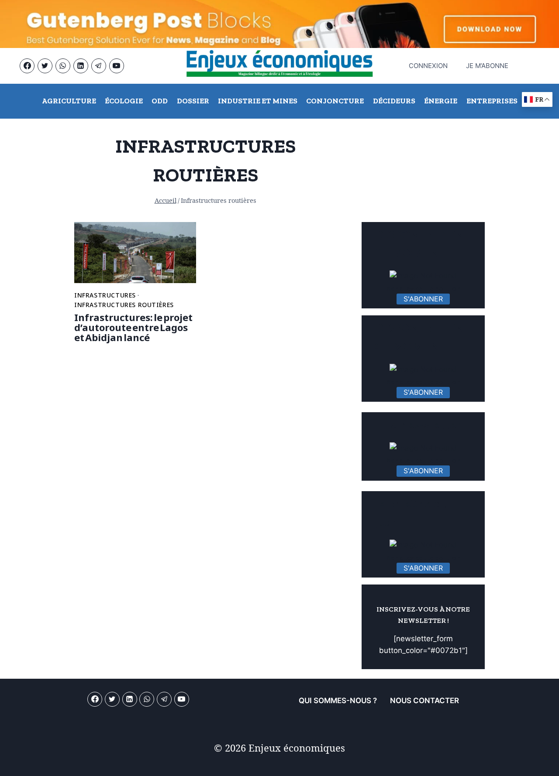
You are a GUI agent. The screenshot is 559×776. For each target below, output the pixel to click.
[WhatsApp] (62, 65)
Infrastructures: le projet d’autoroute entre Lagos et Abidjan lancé (133, 327)
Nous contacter (424, 700)
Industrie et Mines (257, 100)
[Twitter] (45, 65)
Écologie (124, 100)
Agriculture (69, 100)
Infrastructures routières (124, 305)
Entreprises (492, 100)
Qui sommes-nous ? (338, 700)
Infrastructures (105, 295)
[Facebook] (27, 65)
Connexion (424, 66)
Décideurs (394, 100)
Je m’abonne (487, 66)
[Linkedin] (80, 65)
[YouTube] (116, 65)
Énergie (440, 100)
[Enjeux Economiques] (279, 66)
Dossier (193, 100)
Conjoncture (335, 100)
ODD (160, 100)
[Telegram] (98, 65)
